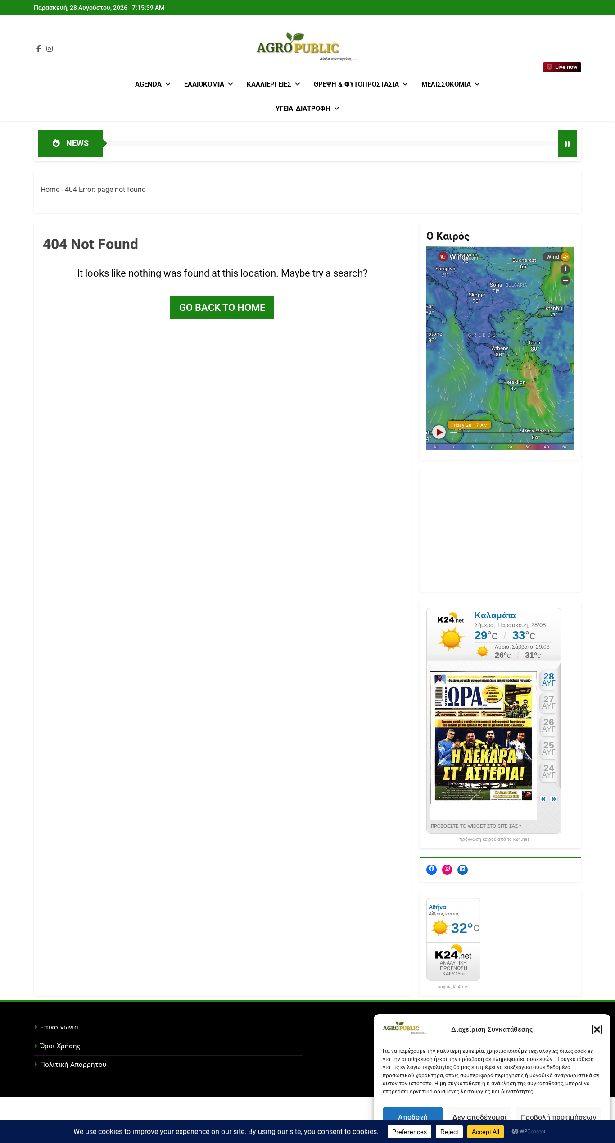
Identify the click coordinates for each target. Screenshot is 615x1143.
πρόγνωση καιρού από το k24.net (494, 839)
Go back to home (222, 307)
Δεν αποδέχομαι (479, 1117)
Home (50, 189)
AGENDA (148, 84)
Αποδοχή (413, 1117)
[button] (596, 1029)
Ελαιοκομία (204, 84)
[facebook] (39, 49)
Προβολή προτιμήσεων (559, 1117)
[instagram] (49, 49)
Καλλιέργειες (269, 84)
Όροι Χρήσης (60, 1046)
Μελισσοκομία (446, 84)
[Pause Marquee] (567, 143)
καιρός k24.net (453, 986)
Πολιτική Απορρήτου (73, 1065)
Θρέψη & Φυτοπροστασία (356, 84)
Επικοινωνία (59, 1027)
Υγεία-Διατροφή (303, 109)
